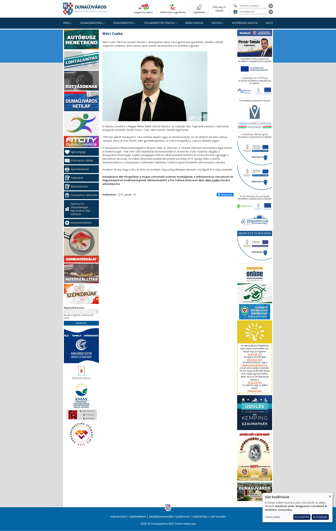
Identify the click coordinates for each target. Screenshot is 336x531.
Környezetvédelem (81, 222)
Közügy (217, 22)
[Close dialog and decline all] (329, 495)
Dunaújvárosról (91, 22)
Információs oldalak (82, 160)
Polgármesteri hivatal (159, 22)
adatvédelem (137, 516)
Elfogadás (320, 517)
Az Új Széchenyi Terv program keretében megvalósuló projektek (254, 197)
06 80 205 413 (255, 354)
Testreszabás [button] (272, 517)
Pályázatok (77, 177)
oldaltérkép (199, 516)
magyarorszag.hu (143, 12)
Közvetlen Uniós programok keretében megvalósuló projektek (254, 60)
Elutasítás (302, 517)
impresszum (118, 516)
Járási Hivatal (194, 22)
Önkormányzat (123, 22)
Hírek (66, 22)
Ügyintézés (199, 12)
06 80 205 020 (255, 382)
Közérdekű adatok (245, 22)
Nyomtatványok (80, 169)
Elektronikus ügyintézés (173, 12)
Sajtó (269, 22)
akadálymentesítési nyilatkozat (169, 516)
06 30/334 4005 (254, 360)
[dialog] (297, 507)
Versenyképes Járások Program (254, 100)
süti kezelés (218, 516)
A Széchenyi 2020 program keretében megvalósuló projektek (254, 135)
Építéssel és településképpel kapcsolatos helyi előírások (80, 209)
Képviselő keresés (74, 308)
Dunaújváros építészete (84, 195)
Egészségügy (78, 152)
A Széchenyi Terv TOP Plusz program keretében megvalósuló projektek (254, 80)
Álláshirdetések (79, 186)
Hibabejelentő (255, 391)
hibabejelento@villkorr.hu (254, 365)
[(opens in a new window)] (225, 195)
